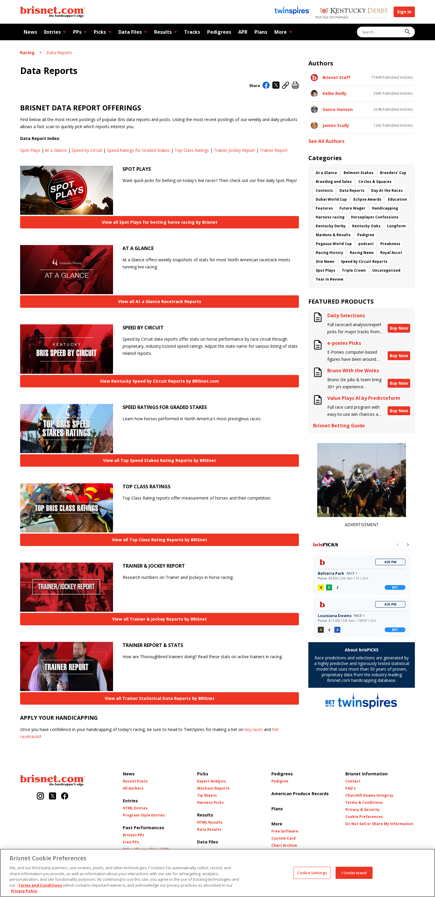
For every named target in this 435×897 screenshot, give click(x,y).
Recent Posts (135, 781)
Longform (396, 225)
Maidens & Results (333, 234)
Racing (27, 52)
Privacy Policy (24, 890)
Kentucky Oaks (366, 225)
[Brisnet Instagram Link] (40, 796)
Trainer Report (274, 150)
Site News (325, 261)
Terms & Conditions (364, 802)
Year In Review (329, 279)
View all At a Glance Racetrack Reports (159, 301)
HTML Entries (135, 808)
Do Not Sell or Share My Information (379, 824)
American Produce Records (300, 793)
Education (397, 199)
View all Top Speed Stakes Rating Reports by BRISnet (159, 460)
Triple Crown (354, 270)
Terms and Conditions (40, 885)
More (280, 32)
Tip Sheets (207, 795)
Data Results (209, 829)
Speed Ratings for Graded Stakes (138, 150)
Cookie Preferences (364, 816)
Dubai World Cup (331, 199)
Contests (324, 190)
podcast (366, 243)
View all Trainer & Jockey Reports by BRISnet (159, 619)
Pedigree (365, 234)
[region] (217, 873)
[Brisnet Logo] (52, 12)
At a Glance (56, 150)
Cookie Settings (312, 872)
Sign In (404, 12)
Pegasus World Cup (334, 243)
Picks (100, 32)
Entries (52, 32)
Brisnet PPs (133, 835)
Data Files (130, 32)
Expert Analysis (211, 781)
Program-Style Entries (144, 815)
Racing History (329, 252)
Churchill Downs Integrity (369, 795)
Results (163, 32)
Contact (352, 781)
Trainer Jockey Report (234, 150)
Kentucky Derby (331, 225)
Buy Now (399, 328)
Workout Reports (213, 788)
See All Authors (326, 141)
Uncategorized (386, 270)
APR (242, 32)
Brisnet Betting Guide (339, 426)
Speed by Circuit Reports (364, 261)
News (30, 32)
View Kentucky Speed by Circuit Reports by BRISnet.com (159, 381)
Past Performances (143, 827)
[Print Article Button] (295, 86)
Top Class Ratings (192, 150)
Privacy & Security (362, 809)
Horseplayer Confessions (375, 217)
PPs (77, 32)
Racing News (362, 252)
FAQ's (350, 788)
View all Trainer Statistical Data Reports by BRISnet (160, 698)
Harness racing (330, 217)
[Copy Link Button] (285, 86)
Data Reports (59, 52)
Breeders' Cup (393, 172)
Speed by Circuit (87, 150)
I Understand (354, 872)
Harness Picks (210, 802)
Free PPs (131, 842)
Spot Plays (30, 150)
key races (254, 729)
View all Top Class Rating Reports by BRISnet (159, 539)
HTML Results (210, 822)
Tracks (192, 32)
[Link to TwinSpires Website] (292, 10)
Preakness (390, 243)
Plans (260, 32)
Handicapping (385, 208)
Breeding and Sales (334, 181)
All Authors (133, 788)
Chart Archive (284, 845)
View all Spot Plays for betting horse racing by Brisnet (160, 222)
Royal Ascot (391, 252)
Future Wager (352, 208)
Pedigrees (219, 32)
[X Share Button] (276, 85)
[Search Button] (407, 32)
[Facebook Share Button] (266, 86)
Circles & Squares (375, 181)
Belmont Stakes (358, 172)
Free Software (284, 831)
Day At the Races (387, 190)
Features (324, 208)
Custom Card (283, 838)
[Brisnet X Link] (52, 796)
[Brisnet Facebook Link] (64, 796)
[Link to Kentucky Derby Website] (354, 11)
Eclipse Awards (367, 199)
